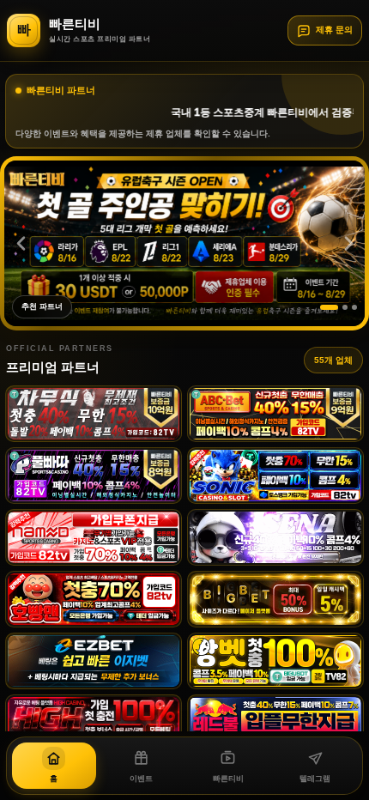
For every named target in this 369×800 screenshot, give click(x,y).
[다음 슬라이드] (348, 243)
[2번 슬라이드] (345, 307)
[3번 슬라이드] (354, 307)
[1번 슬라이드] (329, 307)
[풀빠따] (93, 475)
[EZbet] (93, 661)
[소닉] (275, 475)
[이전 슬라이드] (20, 243)
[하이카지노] (93, 722)
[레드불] (275, 722)
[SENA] (275, 537)
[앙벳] (275, 661)
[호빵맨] (93, 599)
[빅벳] (275, 599)
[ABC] (275, 413)
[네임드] (93, 537)
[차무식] (93, 413)
